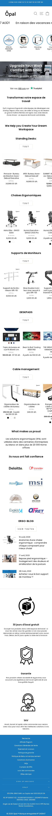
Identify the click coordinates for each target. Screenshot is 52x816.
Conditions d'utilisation (26, 760)
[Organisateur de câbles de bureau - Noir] (8, 418)
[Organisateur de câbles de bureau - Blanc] (11, 418)
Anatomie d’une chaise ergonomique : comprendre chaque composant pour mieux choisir (33, 544)
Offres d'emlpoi (26, 774)
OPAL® (25, 787)
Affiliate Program (26, 742)
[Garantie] (26, 656)
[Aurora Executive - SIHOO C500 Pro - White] (33, 242)
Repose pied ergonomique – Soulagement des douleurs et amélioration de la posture (34, 561)
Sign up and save (25, 781)
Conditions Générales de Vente (26, 745)
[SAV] (26, 703)
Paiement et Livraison (26, 749)
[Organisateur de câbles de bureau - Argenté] (15, 418)
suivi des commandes (26, 771)
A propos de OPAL (25, 767)
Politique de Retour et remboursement (26, 756)
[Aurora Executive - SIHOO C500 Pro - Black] (30, 242)
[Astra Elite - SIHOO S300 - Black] (10, 242)
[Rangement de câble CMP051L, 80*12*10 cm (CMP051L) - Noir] (50, 422)
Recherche (26, 738)
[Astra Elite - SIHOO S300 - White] (13, 242)
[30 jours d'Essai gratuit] (26, 607)
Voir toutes (26, 529)
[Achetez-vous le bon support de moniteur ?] (9, 574)
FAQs (26, 763)
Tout (26, 146)
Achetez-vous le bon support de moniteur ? (33, 575)
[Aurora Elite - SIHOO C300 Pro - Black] (50, 244)
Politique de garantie (26, 753)
